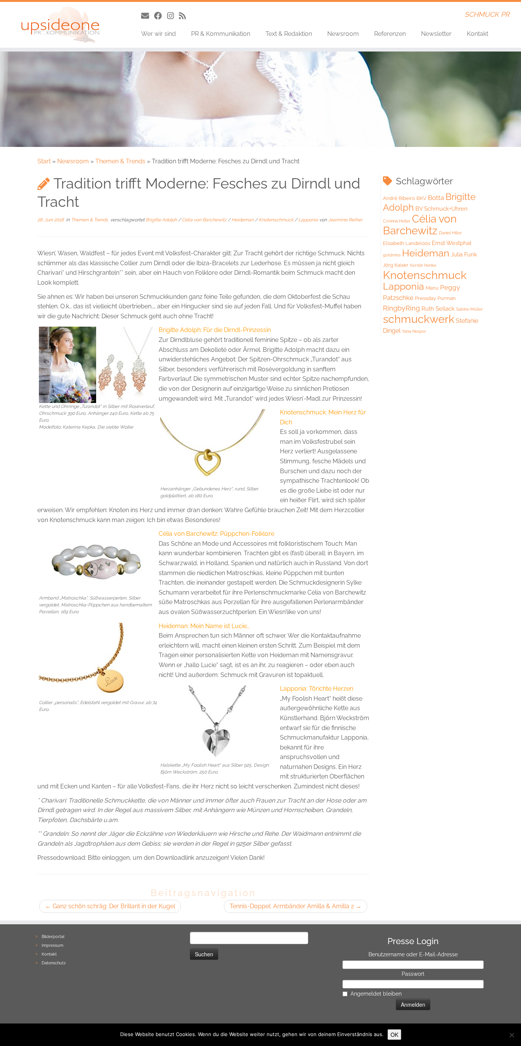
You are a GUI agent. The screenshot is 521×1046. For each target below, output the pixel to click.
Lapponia (308, 219)
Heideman (243, 219)
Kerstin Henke (423, 265)
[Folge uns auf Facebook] (160, 16)
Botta (436, 197)
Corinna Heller (396, 221)
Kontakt (477, 33)
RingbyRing (401, 308)
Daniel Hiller (450, 232)
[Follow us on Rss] (185, 16)
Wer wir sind (158, 33)
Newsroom (343, 33)
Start (44, 161)
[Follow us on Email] (147, 16)
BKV (421, 198)
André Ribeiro (399, 198)
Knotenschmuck (276, 219)
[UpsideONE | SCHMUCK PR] (60, 25)
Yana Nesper (414, 331)
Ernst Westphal (451, 243)
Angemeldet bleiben (376, 994)
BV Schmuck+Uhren (441, 208)
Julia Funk (464, 254)
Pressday (425, 298)
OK (394, 1034)
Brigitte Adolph (162, 219)
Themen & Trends (120, 161)
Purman (446, 298)
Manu (432, 288)
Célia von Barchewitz (205, 219)
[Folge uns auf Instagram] (173, 16)
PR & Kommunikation (220, 33)
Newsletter (436, 33)
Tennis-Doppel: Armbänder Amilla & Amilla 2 (296, 906)
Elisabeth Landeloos (406, 243)
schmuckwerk (418, 319)
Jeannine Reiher (345, 219)
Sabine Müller (469, 309)
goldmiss (391, 255)
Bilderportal (53, 936)
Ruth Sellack (438, 308)
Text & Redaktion (288, 33)
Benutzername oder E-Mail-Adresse (413, 954)
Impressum (52, 945)
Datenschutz (54, 963)
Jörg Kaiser (395, 265)
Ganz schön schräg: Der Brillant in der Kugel (110, 906)
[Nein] (511, 1035)
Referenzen (390, 33)
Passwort (413, 974)
